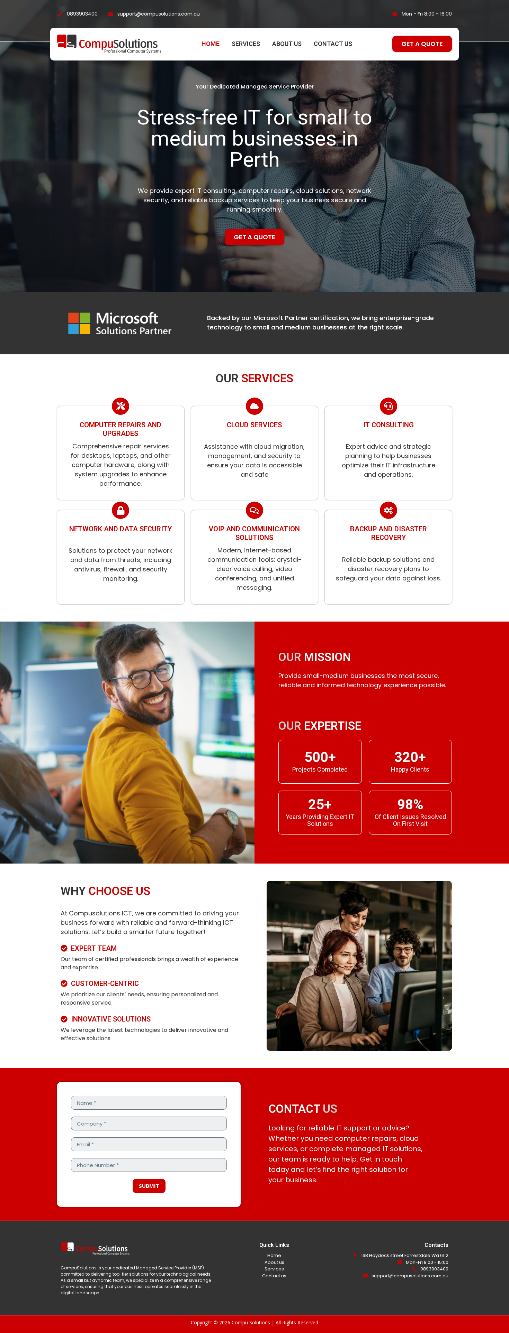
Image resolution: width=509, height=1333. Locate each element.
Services (246, 43)
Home (211, 43)
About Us (287, 43)
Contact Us (333, 43)
